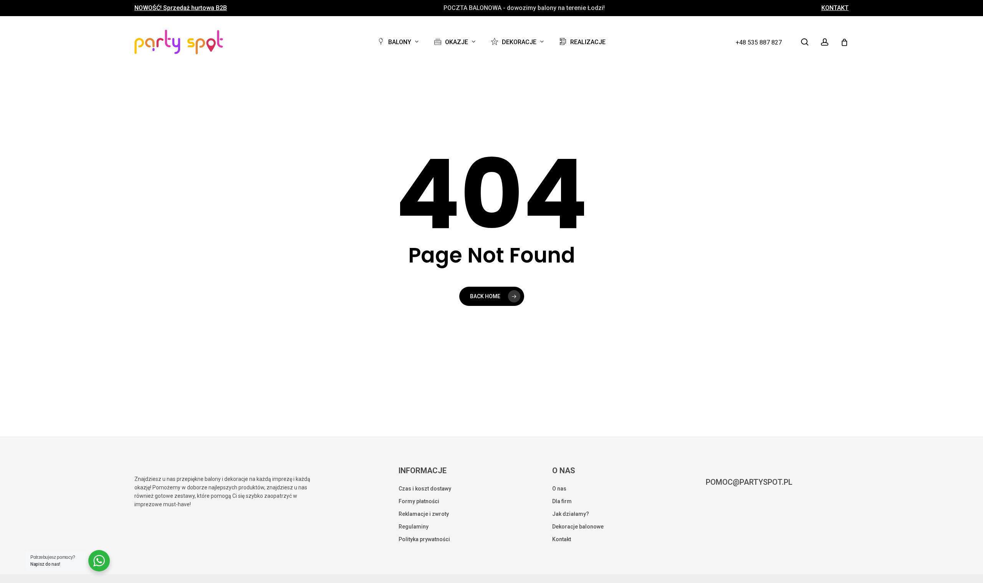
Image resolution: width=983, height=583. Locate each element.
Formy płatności (419, 501)
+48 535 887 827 (759, 42)
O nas (559, 489)
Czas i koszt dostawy (425, 489)
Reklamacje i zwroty (424, 514)
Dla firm (562, 501)
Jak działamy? (570, 514)
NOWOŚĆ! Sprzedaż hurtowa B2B (180, 8)
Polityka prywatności (424, 539)
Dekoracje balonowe (578, 527)
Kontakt (561, 539)
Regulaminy (414, 527)
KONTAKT (835, 8)
